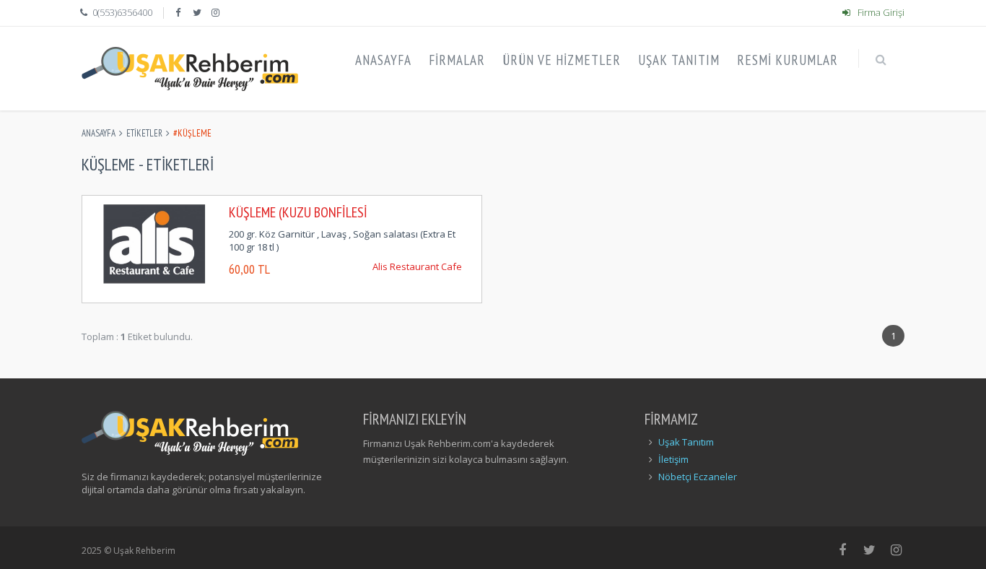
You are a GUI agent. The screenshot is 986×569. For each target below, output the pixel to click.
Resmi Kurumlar (787, 60)
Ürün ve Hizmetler (561, 60)
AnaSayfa (383, 60)
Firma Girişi (879, 12)
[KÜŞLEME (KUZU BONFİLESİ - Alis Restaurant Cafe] (154, 242)
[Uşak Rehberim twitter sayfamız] (198, 12)
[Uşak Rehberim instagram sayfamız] (217, 12)
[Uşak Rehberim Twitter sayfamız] (869, 549)
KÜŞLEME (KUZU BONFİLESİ (298, 212)
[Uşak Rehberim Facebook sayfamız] (842, 549)
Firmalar (457, 60)
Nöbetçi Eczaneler (697, 476)
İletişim (673, 459)
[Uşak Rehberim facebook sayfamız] (179, 12)
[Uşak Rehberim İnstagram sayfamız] (897, 549)
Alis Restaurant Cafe (417, 266)
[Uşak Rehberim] (190, 68)
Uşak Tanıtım (679, 60)
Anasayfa (98, 133)
